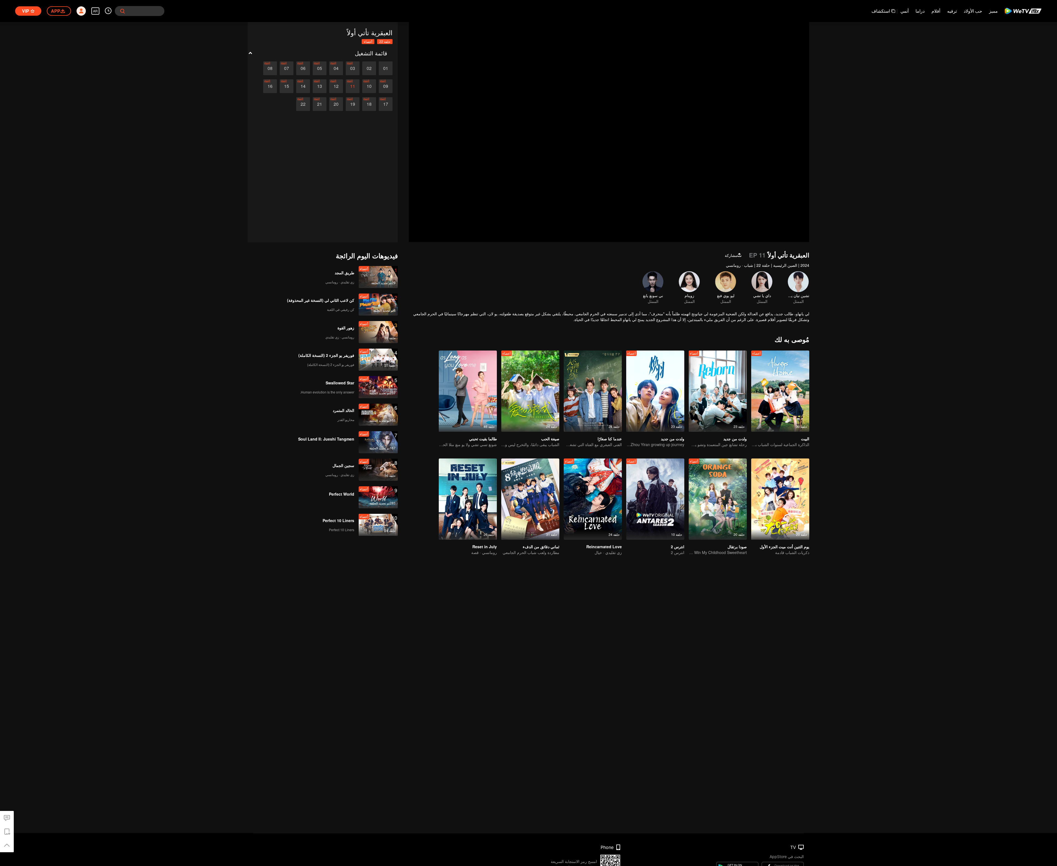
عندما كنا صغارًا (610, 438)
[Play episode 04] (336, 68)
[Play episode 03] (352, 68)
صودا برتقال (737, 546)
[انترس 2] (655, 499)
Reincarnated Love (604, 546)
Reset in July (484, 546)
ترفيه (952, 11)
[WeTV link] (1023, 11)
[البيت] (780, 391)
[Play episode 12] (336, 86)
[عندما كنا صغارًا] (593, 391)
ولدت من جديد (735, 438)
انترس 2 (677, 546)
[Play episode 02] (369, 68)
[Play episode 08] (270, 68)
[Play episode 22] (303, 104)
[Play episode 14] (303, 86)
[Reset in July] (468, 499)
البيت (805, 438)
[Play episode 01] (386, 68)
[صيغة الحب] (530, 391)
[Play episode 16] (270, 86)
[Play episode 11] (352, 86)
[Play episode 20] (336, 104)
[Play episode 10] (369, 86)
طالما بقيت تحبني (483, 438)
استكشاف (880, 11)
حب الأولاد (973, 11)
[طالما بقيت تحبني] (468, 391)
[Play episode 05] (319, 68)
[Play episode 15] (286, 86)
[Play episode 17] (386, 104)
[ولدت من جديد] (718, 391)
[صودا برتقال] (718, 499)
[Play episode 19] (352, 104)
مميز (993, 11)
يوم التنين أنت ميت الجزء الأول (784, 546)
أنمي (904, 11)
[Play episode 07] (286, 68)
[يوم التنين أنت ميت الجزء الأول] (780, 499)
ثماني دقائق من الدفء (541, 546)
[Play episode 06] (303, 68)
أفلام (935, 11)
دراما (920, 11)
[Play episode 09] (386, 86)
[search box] (122, 11)
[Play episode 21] (319, 104)
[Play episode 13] (319, 86)
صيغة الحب (550, 438)
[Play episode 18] (369, 104)
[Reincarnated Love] (593, 499)
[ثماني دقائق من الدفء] (530, 499)
